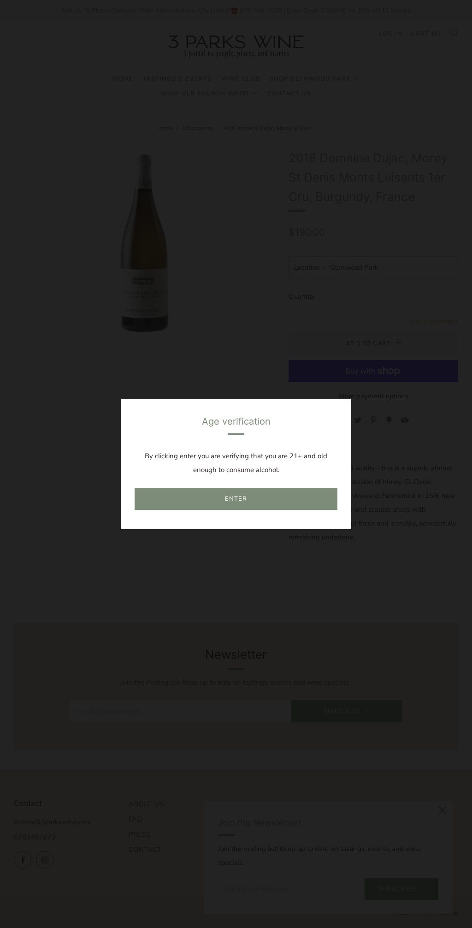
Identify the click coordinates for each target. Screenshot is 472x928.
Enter (236, 499)
